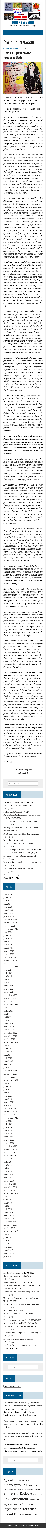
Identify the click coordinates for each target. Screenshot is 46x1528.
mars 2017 (8, 1250)
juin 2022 (7, 1051)
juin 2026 (7, 900)
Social (8, 1514)
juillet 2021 (8, 1086)
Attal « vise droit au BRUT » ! (16, 852)
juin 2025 (7, 938)
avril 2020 (7, 1133)
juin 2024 (7, 976)
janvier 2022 (8, 1067)
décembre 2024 (10, 957)
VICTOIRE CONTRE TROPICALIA (18, 843)
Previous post (25, 769)
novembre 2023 (10, 998)
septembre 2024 (10, 966)
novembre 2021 (10, 1073)
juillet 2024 (8, 973)
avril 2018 (7, 1209)
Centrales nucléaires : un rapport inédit (21, 821)
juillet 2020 (8, 1124)
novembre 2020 (10, 1111)
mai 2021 (7, 1092)
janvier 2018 (8, 1218)
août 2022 (7, 1045)
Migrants (7, 1504)
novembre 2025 (10, 922)
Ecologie (26, 1493)
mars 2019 (8, 1174)
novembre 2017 (10, 1224)
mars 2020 (8, 1136)
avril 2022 (7, 1058)
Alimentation (24, 1480)
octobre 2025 (9, 925)
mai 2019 (7, 1168)
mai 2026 (7, 903)
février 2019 (8, 1177)
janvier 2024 (8, 992)
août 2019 (7, 1158)
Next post (21, 772)
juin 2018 (7, 1202)
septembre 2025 (10, 929)
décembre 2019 (10, 1146)
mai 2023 (7, 1017)
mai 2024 (7, 979)
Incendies (7, 840)
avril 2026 (7, 907)
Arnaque (32, 1485)
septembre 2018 (10, 1193)
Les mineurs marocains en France (18, 868)
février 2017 (8, 1253)
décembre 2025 (10, 919)
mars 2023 (8, 1023)
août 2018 (7, 1196)
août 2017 (7, 1234)
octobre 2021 (9, 1076)
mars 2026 (8, 910)
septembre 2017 (10, 1231)
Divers (6, 1493)
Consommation (35, 1489)
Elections (37, 1493)
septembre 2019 (10, 1155)
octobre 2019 (9, 1152)
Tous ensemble (25, 1514)
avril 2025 (7, 944)
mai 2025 (7, 941)
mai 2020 (7, 1130)
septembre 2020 (10, 1117)
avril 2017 (7, 1246)
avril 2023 (7, 1020)
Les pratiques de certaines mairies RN (20, 855)
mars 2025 (8, 947)
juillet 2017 (8, 1237)
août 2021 (7, 1083)
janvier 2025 (8, 954)
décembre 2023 (10, 995)
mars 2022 (8, 1061)
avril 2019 (7, 1171)
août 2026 (7, 894)
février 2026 (8, 913)
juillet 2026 (8, 897)
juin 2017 (7, 1240)
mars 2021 (8, 1099)
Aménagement (14, 1485)
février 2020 (8, 1139)
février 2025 (8, 951)
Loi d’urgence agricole (13, 802)
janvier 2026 (8, 916)
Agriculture (10, 1480)
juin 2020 (7, 1127)
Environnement (15, 1499)
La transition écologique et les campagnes (22, 862)
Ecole (17, 1493)
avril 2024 (7, 982)
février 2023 (8, 1026)
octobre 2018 (9, 1190)
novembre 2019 (10, 1149)
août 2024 (7, 969)
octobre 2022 (9, 1039)
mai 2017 (7, 1243)
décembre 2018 (10, 1184)
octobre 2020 (9, 1114)
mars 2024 (8, 985)
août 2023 (7, 1007)
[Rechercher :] (23, 783)
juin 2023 (7, 1014)
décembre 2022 (10, 1032)
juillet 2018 (8, 1199)
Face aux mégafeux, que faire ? (16, 849)
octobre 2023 (9, 1001)
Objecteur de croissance (19, 1509)
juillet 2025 (8, 935)
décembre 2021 (10, 1070)
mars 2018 (8, 1212)
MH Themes (35, 1526)
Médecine (16, 1504)
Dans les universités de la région (17, 805)
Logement (32, 1500)
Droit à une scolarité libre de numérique (21, 833)
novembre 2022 (10, 1036)
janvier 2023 (8, 1029)
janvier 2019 (8, 1180)
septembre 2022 (10, 1042)
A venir (15, 1489)
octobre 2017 (9, 1228)
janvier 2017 (8, 1256)
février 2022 (8, 1064)
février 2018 (8, 1215)
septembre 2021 (10, 1080)
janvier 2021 (8, 1105)
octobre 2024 (9, 963)
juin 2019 (7, 1165)
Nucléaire (28, 1504)
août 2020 (7, 1121)
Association (7, 1489)
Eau (12, 1493)
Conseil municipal (25, 1489)
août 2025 (7, 932)
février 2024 (8, 988)
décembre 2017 (10, 1221)
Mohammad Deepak (12, 811)
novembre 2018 (10, 1187)
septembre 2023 (10, 1004)
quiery (15, 49)
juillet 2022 (8, 1048)
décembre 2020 (10, 1108)
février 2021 (8, 1102)
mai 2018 (7, 1206)
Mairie (37, 1500)
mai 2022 (7, 1054)
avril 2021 (7, 1095)
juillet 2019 (8, 1161)
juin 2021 (7, 1089)
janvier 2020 (8, 1143)
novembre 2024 (10, 960)
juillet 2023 (8, 1010)
